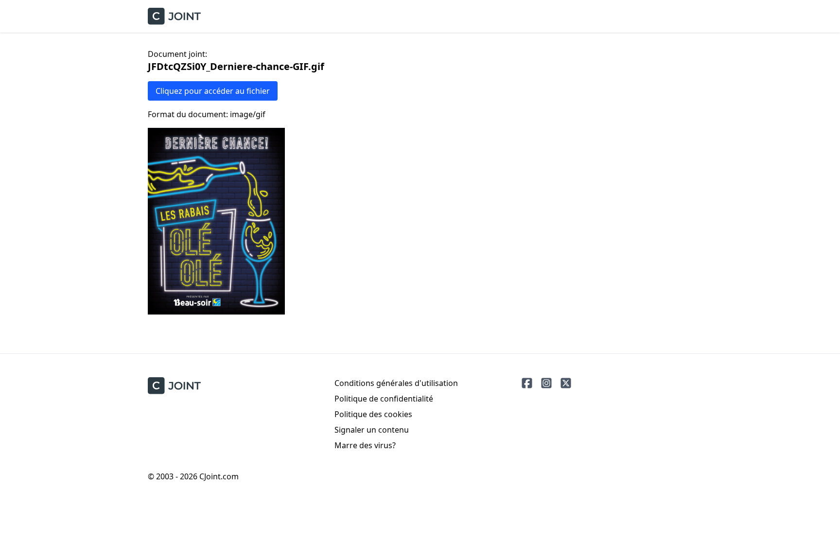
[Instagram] (546, 383)
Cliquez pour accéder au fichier (213, 91)
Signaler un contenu (371, 429)
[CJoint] (174, 385)
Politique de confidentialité (383, 398)
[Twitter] (566, 383)
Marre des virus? (365, 445)
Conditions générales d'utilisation (396, 383)
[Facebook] (527, 383)
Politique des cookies (373, 414)
